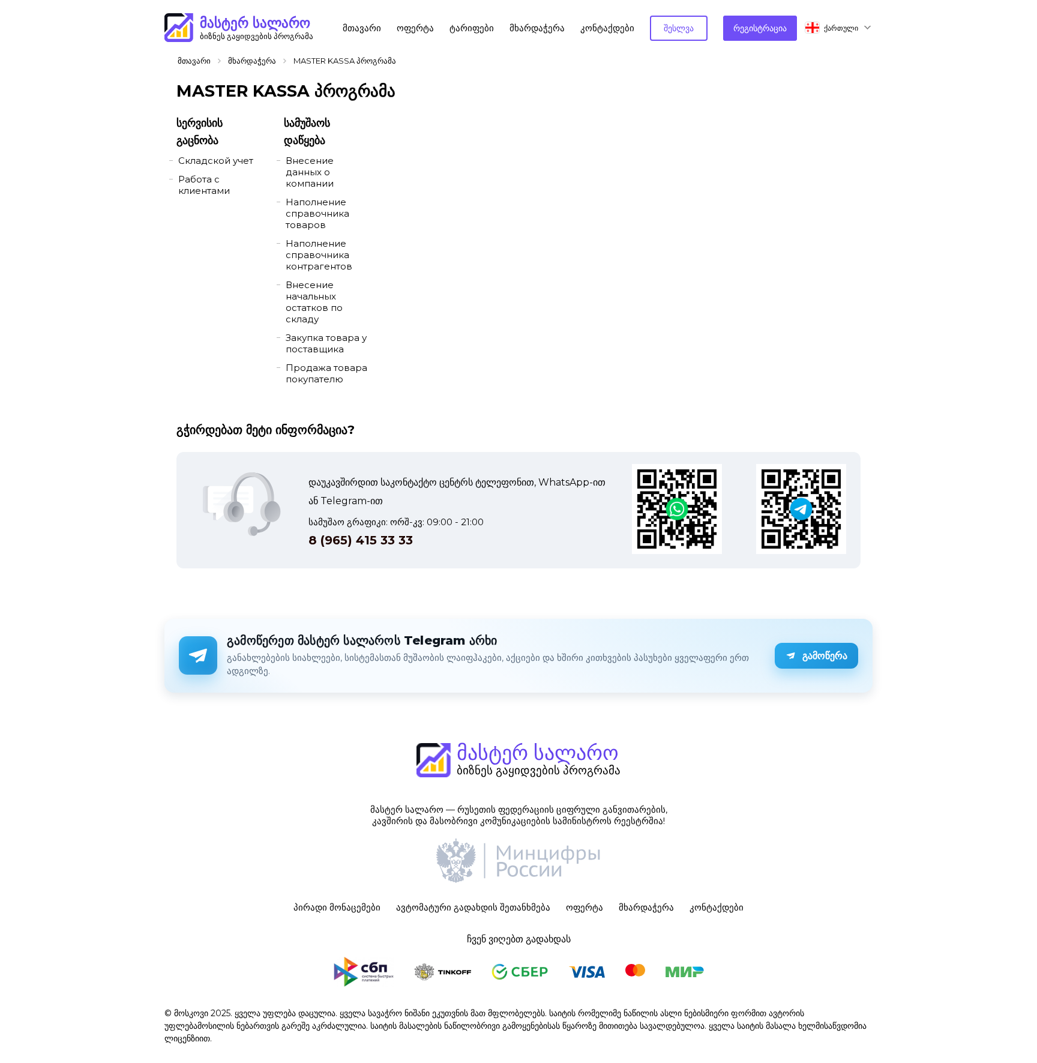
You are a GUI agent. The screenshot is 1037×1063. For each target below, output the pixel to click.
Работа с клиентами (204, 184)
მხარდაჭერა (537, 28)
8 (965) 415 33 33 (360, 540)
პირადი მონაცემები (336, 907)
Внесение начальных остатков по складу (314, 302)
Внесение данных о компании (310, 172)
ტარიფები (471, 28)
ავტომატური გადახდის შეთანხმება (473, 907)
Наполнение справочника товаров (317, 213)
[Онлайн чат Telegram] (801, 510)
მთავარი (362, 28)
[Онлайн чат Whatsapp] (677, 510)
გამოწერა (824, 655)
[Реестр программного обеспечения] (518, 862)
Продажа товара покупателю (326, 373)
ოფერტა (415, 28)
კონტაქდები (607, 28)
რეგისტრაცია (760, 28)
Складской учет (215, 160)
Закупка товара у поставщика (326, 343)
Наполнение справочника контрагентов (319, 255)
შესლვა (679, 28)
